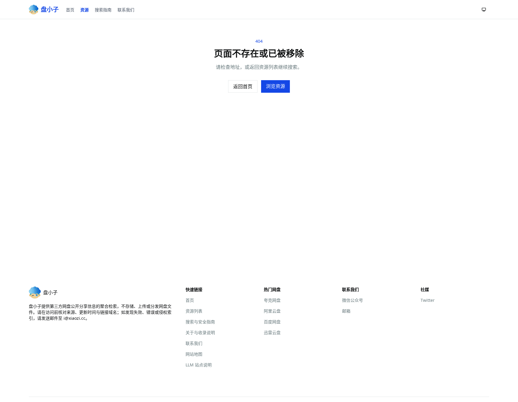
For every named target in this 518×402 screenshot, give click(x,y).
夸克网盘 (272, 300)
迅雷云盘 (272, 332)
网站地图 (194, 354)
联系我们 (126, 10)
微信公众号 (352, 300)
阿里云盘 (272, 311)
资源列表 (194, 311)
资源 (84, 10)
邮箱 (346, 311)
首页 (70, 10)
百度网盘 (272, 322)
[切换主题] (483, 9)
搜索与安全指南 (200, 322)
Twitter (428, 300)
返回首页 (242, 86)
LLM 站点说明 (199, 365)
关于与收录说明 (200, 332)
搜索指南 (103, 10)
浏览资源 (275, 86)
